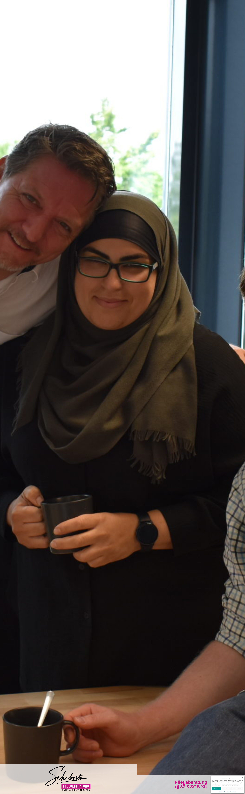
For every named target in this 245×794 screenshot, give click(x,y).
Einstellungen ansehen (237, 788)
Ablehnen (226, 788)
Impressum (234, 791)
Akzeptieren (216, 788)
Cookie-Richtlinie (223, 791)
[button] (242, 778)
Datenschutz (228, 791)
